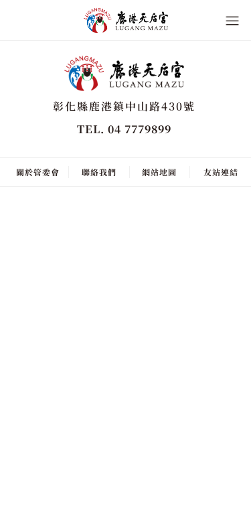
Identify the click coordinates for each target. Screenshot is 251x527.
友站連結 (220, 171)
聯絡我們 (99, 171)
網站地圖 (159, 171)
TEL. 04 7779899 (124, 129)
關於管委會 (38, 171)
